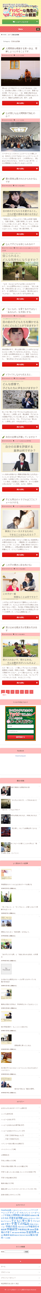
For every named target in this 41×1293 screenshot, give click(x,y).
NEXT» (4, 695)
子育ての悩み (20, 1223)
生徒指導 (31, 1232)
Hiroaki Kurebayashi (20, 755)
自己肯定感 (26, 1235)
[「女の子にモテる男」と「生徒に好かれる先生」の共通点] (7, 944)
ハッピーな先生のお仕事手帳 (23, 441)
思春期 (32, 1230)
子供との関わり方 (8, 1160)
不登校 (8, 1215)
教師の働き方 (7, 1183)
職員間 (12, 1235)
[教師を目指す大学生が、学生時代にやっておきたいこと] (7, 994)
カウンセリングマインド (23, 1210)
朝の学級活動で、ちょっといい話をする (14, 1027)
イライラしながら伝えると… (19, 374)
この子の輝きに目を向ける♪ (19, 565)
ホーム (3, 1266)
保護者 (27, 1215)
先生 (7, 1218)
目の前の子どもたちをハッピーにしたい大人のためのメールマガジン (20, 715)
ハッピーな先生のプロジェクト (13, 1131)
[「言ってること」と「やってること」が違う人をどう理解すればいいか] (7, 897)
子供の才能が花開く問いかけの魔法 (14, 1166)
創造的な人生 (27, 1218)
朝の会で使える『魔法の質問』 (25, 1089)
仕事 (22, 1215)
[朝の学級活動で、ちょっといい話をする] (7, 1016)
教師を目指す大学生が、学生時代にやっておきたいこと (19, 1004)
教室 (18, 1232)
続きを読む (20, 103)
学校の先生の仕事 (23, 1227)
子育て (8, 1224)
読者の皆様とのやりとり (10, 1195)
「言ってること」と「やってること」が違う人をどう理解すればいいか (19, 908)
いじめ (13, 1210)
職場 (15, 1235)
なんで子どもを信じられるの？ (20, 244)
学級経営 (12, 1229)
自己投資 (20, 1235)
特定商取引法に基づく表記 (10, 1283)
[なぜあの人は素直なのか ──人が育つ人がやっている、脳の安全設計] (7, 969)
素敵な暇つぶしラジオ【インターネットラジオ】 (18, 1189)
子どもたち (7, 1221)
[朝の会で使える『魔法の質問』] (7, 1082)
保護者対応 (33, 1215)
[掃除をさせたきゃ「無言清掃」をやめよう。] (7, 922)
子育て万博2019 (12, 1139)
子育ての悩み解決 (20, 185)
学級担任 (32, 1226)
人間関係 (5, 1155)
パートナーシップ (8, 1149)
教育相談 (23, 1232)
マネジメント (25, 1213)
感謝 (16, 1232)
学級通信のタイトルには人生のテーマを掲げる (16, 884)
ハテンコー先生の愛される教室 (12, 1143)
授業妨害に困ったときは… (23, 1045)
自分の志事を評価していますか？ (21, 437)
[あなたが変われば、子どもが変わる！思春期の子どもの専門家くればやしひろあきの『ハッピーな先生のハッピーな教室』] (20, 4)
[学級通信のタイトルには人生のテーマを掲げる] (7, 874)
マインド (14, 1212)
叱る (2, 1221)
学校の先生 (11, 1226)
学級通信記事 (23, 1229)
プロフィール (5, 1272)
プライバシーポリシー (8, 1278)
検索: (2, 1252)
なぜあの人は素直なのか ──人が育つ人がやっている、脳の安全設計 (19, 981)
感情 (13, 1232)
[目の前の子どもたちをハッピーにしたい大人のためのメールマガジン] (7, 1057)
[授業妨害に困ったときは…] (7, 1039)
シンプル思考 (7, 1114)
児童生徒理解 (16, 1218)
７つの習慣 (6, 1238)
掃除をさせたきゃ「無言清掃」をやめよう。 (15, 932)
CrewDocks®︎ (6, 1210)
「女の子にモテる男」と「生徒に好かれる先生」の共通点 (19, 956)
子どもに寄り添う (22, 1220)
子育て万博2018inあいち (14, 1135)
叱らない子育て (35, 1218)
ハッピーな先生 (19, 55)
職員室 (6, 1235)
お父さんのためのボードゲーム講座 (14, 1108)
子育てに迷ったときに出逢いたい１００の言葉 (18, 1172)
